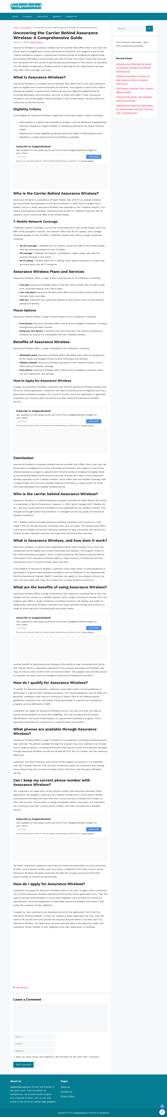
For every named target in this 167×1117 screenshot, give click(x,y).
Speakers (57, 16)
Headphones (71, 16)
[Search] (149, 29)
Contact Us (66, 1091)
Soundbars (27, 16)
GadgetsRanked (80, 1113)
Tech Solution (26, 28)
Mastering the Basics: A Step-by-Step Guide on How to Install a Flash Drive (133, 80)
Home (15, 16)
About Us (65, 1087)
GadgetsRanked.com (20, 1087)
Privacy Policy (68, 1096)
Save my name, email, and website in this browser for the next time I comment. (58, 1057)
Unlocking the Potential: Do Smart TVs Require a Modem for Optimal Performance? (133, 68)
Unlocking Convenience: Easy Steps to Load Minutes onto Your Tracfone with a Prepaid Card (134, 109)
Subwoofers (42, 16)
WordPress (104, 1113)
